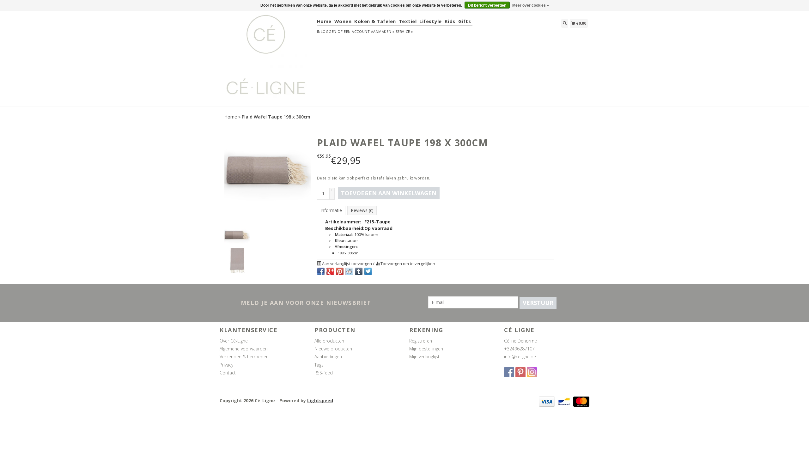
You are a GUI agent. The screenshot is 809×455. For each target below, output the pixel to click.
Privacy (226, 365)
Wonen (343, 21)
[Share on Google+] (330, 271)
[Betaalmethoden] (547, 401)
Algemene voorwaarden (244, 349)
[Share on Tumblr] (358, 271)
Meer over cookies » (530, 5)
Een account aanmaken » (369, 31)
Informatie (331, 210)
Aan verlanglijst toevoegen (347, 263)
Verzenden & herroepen (244, 357)
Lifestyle (430, 21)
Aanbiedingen (328, 357)
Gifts (464, 21)
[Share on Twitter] (368, 271)
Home (324, 21)
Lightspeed (320, 400)
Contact (228, 373)
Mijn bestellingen (426, 349)
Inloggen (327, 31)
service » (404, 31)
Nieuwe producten (333, 349)
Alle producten (329, 341)
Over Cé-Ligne (234, 341)
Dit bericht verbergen (487, 5)
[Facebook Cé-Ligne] (509, 372)
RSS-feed (323, 373)
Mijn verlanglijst (424, 357)
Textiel (408, 21)
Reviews (362, 210)
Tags (319, 365)
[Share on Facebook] (321, 271)
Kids (450, 21)
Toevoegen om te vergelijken (407, 263)
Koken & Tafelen (375, 21)
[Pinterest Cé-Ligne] (520, 372)
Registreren (420, 341)
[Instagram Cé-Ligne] (532, 372)
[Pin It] (340, 271)
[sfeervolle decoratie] (265, 58)
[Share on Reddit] (349, 271)
